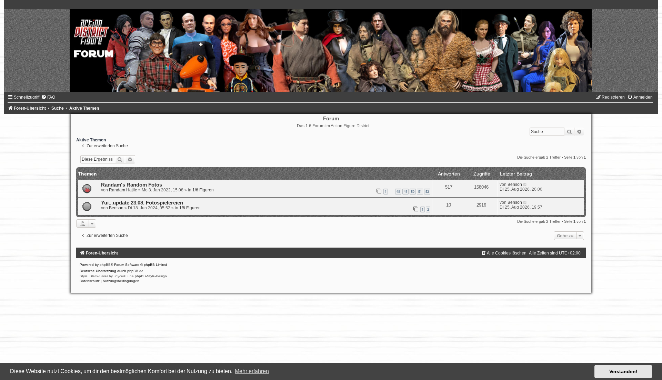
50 (412, 191)
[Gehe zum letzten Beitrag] (525, 184)
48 (398, 191)
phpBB (105, 265)
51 (420, 191)
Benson (515, 184)
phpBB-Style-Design (151, 276)
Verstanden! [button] (623, 371)
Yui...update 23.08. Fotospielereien (142, 203)
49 (405, 191)
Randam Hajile (123, 190)
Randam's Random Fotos (131, 185)
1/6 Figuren (203, 190)
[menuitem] (48, 97)
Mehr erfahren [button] (252, 371)
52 (427, 191)
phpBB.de (135, 271)
